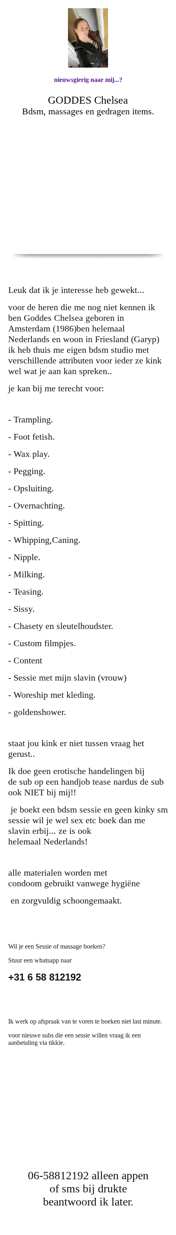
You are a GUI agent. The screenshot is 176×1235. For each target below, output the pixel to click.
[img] (88, 38)
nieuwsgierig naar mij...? (88, 79)
